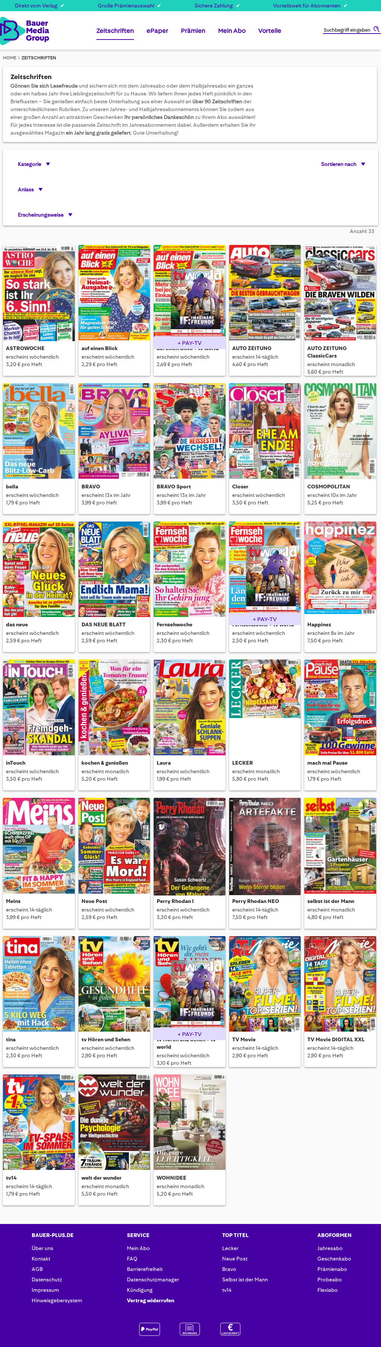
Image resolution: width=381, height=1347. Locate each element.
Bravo (229, 1269)
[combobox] (352, 30)
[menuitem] (115, 34)
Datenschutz (47, 1280)
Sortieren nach (338, 164)
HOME (9, 57)
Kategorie (29, 164)
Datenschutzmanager (153, 1280)
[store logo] (7, 31)
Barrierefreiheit (145, 1269)
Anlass (26, 189)
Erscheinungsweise (41, 215)
